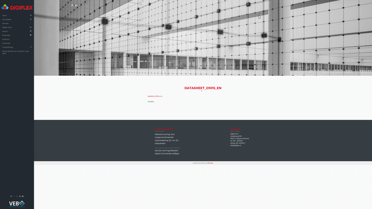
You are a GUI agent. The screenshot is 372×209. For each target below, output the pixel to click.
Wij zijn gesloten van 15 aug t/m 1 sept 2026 (15, 52)
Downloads (6, 43)
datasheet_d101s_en (155, 96)
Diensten (5, 23)
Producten (5, 39)
